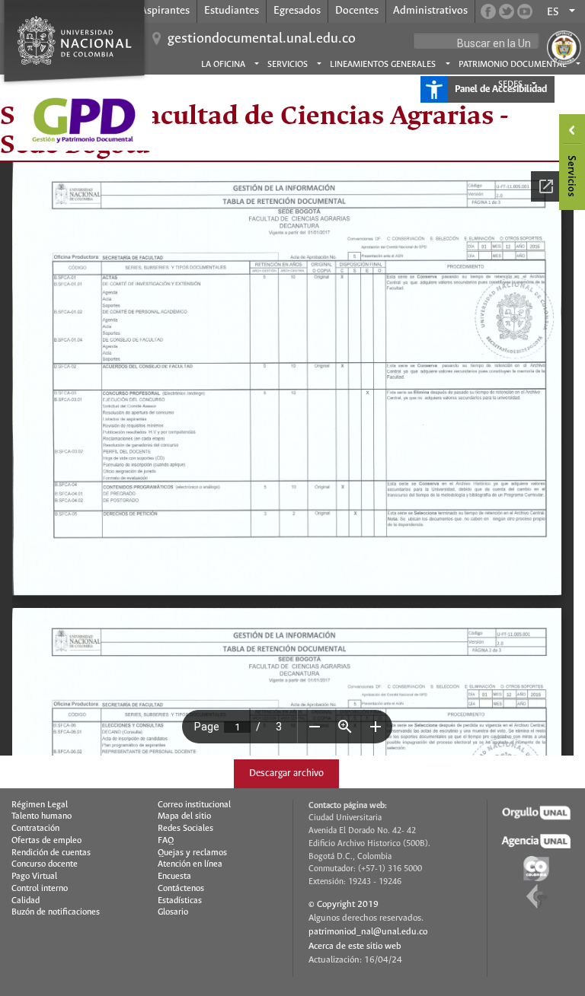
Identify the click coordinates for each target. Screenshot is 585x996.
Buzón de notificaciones (55, 912)
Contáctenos (181, 888)
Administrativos (430, 11)
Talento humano (41, 816)
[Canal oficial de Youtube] (524, 11)
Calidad (25, 900)
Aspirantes (165, 11)
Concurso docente (44, 864)
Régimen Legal (39, 805)
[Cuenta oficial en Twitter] (506, 11)
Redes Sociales (185, 828)
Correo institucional (194, 805)
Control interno (39, 888)
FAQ (166, 840)
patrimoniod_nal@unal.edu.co (367, 932)
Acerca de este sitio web (354, 946)
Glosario (173, 912)
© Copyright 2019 (343, 904)
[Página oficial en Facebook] (488, 11)
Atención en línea (190, 864)
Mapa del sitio (184, 816)
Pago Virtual (34, 876)
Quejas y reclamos (192, 853)
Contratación (35, 828)
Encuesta (174, 876)
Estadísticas (180, 900)
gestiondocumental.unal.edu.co (262, 38)
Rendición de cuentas (51, 853)
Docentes (357, 11)
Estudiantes (231, 11)
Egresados (297, 11)
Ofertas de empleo (46, 840)
